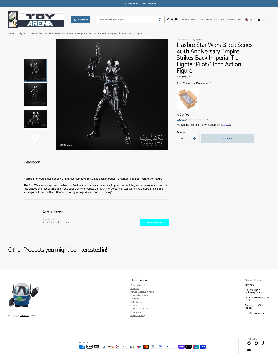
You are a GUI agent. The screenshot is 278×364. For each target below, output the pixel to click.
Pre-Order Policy (139, 295)
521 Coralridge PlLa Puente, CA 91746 (254, 291)
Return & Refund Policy (142, 292)
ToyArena (24, 315)
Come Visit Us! (137, 285)
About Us (134, 288)
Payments (135, 312)
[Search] (160, 19)
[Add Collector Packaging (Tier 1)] (188, 99)
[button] (259, 19)
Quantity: (181, 132)
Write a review (154, 222)
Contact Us (135, 305)
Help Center (136, 302)
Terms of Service (139, 308)
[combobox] (130, 19)
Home (11, 33)
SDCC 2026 (127, 3)
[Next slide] (35, 137)
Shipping (181, 119)
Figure (22, 33)
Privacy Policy (137, 315)
